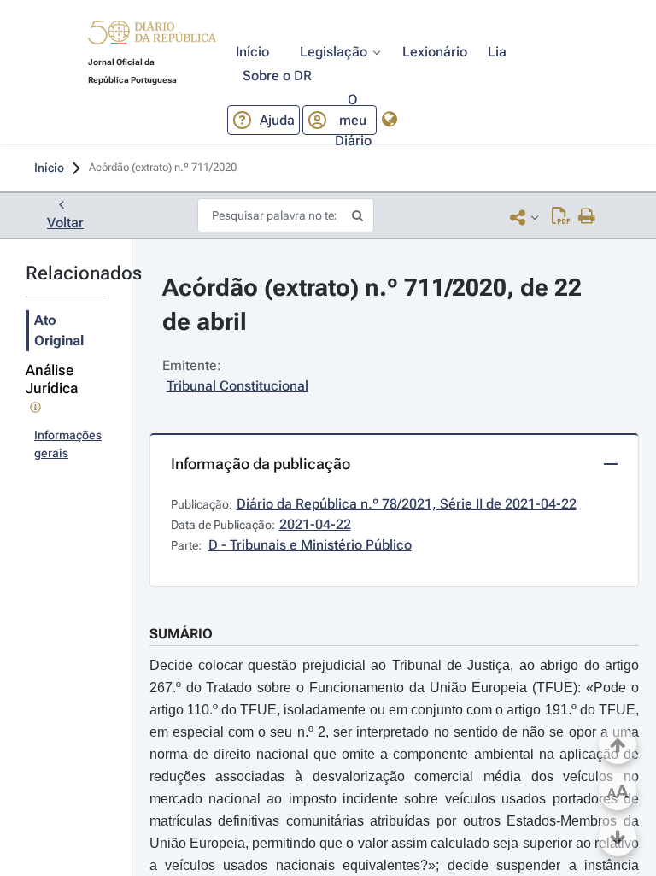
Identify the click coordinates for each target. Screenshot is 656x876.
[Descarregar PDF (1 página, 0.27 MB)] (561, 217)
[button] (152, 35)
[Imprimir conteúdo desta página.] (587, 217)
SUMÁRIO (181, 634)
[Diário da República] (152, 36)
